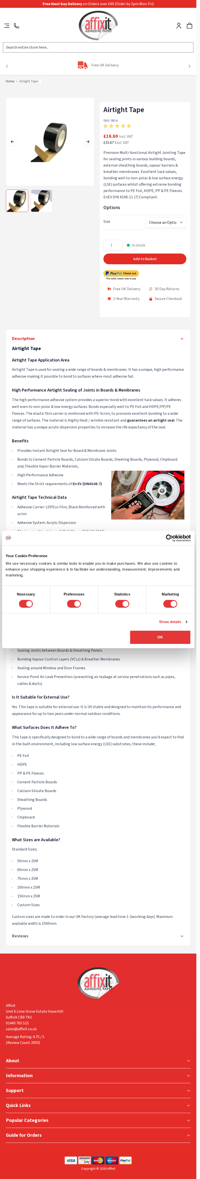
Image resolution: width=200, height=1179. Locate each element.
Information (19, 1075)
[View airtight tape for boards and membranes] (17, 201)
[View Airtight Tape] (41, 201)
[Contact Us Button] (16, 26)
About (12, 1060)
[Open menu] (7, 26)
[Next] (189, 66)
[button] (144, 126)
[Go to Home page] (98, 25)
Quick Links (18, 1105)
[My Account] (179, 26)
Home (10, 81)
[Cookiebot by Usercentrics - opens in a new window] (169, 538)
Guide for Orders (24, 1135)
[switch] (74, 604)
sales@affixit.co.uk (21, 1029)
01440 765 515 (17, 1023)
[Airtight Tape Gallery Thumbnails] (29, 201)
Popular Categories (27, 1120)
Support (15, 1090)
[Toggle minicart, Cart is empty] (189, 26)
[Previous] (7, 66)
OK (160, 637)
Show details (170, 622)
